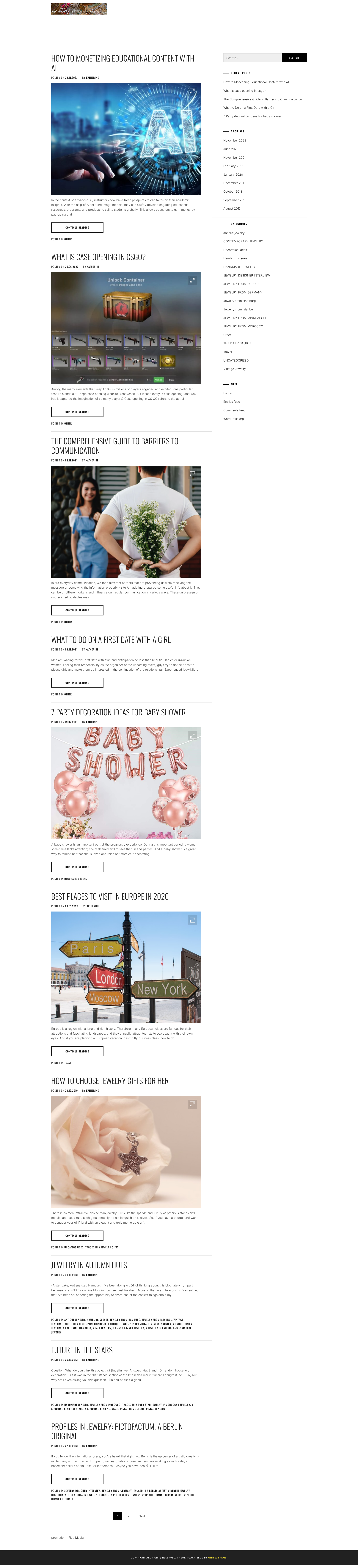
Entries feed (231, 401)
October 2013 (232, 191)
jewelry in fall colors (163, 1328)
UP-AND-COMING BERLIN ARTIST (164, 1495)
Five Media (76, 1537)
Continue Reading (77, 227)
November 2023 (234, 140)
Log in (227, 393)
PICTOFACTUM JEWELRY (127, 1495)
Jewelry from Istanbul (157, 1320)
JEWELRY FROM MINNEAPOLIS (245, 318)
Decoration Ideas (75, 879)
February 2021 (233, 166)
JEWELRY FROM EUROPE (241, 284)
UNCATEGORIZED (74, 1247)
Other (68, 239)
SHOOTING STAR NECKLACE (103, 1409)
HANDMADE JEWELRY (76, 1405)
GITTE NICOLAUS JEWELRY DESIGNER (88, 1495)
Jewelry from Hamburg (125, 1320)
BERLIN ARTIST (158, 1490)
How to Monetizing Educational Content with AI (122, 62)
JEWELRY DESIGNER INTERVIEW (82, 1490)
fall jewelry (103, 1328)
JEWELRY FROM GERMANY (117, 1490)
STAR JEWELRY (156, 1409)
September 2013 (234, 200)
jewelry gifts (110, 1247)
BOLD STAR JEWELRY (150, 1405)
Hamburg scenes (98, 1320)
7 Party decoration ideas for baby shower (118, 712)
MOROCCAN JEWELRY (178, 1405)
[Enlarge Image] (192, 91)
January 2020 (233, 174)
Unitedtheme (217, 1557)
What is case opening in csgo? (98, 256)
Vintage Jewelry (234, 369)
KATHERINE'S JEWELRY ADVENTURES (74, 29)
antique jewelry (74, 1320)
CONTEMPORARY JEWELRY (243, 241)
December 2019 (234, 183)
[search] (305, 23)
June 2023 (230, 149)
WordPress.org (233, 419)
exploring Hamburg (78, 1328)
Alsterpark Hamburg (92, 1324)
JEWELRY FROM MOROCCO (105, 1405)
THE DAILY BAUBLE (237, 343)
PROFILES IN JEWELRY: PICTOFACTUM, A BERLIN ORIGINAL (117, 1431)
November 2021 (234, 157)
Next (142, 1516)
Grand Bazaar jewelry (129, 1328)
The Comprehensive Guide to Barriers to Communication (114, 445)
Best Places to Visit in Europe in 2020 (110, 896)
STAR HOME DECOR (134, 1409)
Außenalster (162, 1324)
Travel (68, 1063)
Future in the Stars (82, 1349)
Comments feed (234, 410)
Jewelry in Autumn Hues (89, 1264)
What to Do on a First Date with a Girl (111, 639)
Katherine (92, 77)
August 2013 (232, 208)
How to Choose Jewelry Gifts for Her (110, 1080)
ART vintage (142, 1324)
